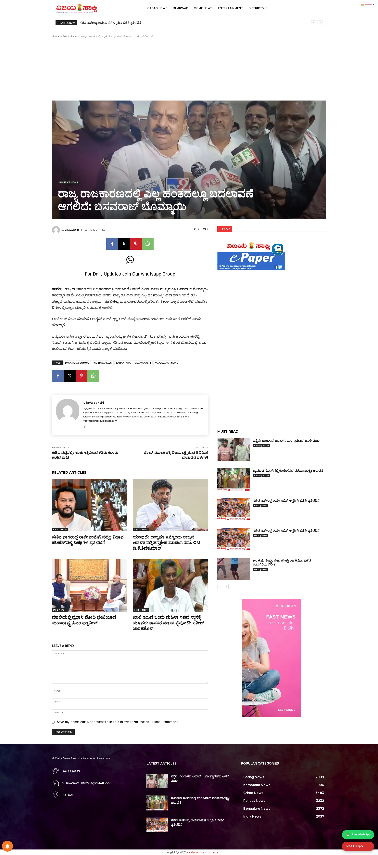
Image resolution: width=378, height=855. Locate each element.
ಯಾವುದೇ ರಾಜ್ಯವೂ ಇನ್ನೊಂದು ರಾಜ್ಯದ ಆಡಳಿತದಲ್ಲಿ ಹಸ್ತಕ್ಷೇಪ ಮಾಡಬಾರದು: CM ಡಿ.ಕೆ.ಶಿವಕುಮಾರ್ (166, 542)
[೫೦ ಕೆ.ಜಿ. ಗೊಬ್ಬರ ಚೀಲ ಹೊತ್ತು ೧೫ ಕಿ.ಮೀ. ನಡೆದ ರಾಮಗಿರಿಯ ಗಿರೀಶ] (233, 569)
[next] (320, 22)
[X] (124, 244)
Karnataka (123, 362)
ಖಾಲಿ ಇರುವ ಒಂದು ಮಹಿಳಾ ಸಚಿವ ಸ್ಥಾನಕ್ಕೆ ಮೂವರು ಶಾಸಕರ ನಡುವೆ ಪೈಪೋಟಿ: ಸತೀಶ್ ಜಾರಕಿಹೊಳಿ (168, 623)
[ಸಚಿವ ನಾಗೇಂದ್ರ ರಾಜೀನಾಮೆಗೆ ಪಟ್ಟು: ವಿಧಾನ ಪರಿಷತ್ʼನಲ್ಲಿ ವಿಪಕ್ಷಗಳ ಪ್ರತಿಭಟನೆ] (89, 505)
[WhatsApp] (148, 244)
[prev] (313, 22)
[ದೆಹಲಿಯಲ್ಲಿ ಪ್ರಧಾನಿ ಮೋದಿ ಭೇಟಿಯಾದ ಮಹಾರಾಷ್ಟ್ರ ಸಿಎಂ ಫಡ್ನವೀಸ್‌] (89, 585)
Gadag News (260, 505)
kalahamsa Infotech (203, 852)
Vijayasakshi (143, 362)
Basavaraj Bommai (77, 362)
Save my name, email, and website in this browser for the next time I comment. (117, 722)
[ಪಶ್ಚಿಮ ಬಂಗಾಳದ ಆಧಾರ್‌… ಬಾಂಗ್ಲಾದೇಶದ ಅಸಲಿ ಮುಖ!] (233, 449)
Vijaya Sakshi (73, 230)
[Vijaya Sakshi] (56, 230)
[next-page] (226, 586)
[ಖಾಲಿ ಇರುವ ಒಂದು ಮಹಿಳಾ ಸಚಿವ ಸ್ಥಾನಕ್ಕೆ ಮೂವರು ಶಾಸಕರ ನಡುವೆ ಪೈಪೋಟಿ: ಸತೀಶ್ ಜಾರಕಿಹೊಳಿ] (170, 585)
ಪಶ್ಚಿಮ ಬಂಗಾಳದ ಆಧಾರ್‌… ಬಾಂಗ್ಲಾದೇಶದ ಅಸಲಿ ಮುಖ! (287, 440)
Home (55, 36)
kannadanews (103, 362)
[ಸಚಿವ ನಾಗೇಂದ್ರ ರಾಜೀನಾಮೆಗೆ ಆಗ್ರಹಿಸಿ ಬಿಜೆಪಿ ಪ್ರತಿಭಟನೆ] (233, 509)
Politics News (70, 36)
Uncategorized (261, 445)
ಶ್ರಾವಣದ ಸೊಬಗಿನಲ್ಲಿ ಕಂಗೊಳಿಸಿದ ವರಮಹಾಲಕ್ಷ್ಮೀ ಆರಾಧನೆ (288, 470)
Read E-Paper (354, 846)
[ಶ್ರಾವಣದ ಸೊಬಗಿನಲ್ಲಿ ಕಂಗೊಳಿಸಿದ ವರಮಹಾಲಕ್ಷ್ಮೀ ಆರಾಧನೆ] (233, 479)
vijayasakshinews (166, 362)
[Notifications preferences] (7, 846)
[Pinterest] (136, 244)
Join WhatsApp (361, 834)
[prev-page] (219, 586)
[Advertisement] (189, 69)
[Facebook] (112, 244)
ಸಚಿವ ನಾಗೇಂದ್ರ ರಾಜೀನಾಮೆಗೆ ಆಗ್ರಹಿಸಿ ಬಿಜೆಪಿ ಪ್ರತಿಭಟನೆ (110, 22)
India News (58, 609)
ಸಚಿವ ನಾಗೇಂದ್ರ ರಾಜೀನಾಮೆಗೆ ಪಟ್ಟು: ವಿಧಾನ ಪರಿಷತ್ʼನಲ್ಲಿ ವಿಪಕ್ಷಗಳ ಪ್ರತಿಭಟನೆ (88, 539)
